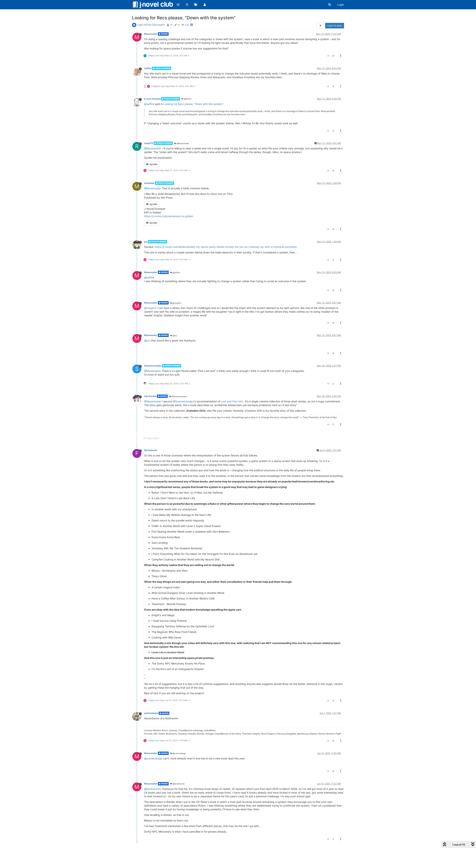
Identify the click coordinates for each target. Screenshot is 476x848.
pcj (145, 241)
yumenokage (151, 713)
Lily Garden (150, 396)
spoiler (153, 164)
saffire (147, 68)
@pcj (174, 335)
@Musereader (182, 143)
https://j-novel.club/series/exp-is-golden (168, 216)
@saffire (187, 99)
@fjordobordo (178, 784)
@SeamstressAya (179, 396)
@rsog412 (176, 303)
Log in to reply (334, 25)
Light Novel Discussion (151, 24)
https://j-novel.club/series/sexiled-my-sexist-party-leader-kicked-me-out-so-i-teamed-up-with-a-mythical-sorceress (226, 246)
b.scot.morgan (152, 98)
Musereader (150, 34)
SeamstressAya (152, 365)
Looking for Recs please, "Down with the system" (193, 104)
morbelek (149, 183)
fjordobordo (150, 450)
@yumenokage (179, 753)
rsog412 (148, 143)
